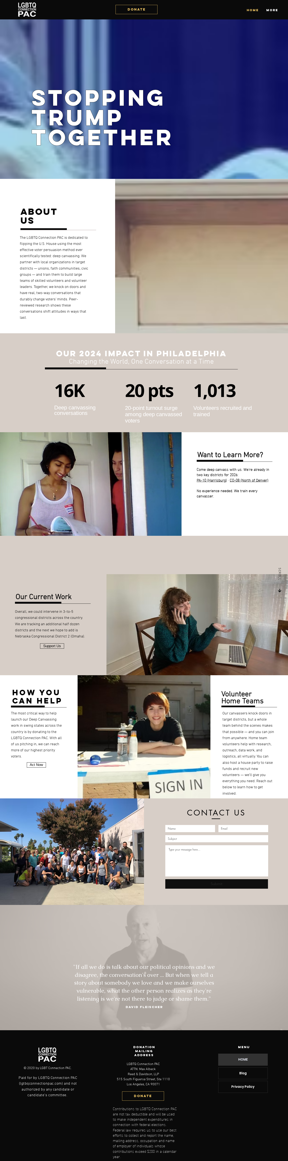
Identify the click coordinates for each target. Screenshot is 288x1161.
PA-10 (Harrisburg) (212, 479)
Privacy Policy (242, 1086)
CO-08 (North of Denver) (249, 479)
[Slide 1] (144, 1012)
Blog (243, 1073)
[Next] (236, 964)
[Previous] (52, 964)
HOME (243, 1059)
